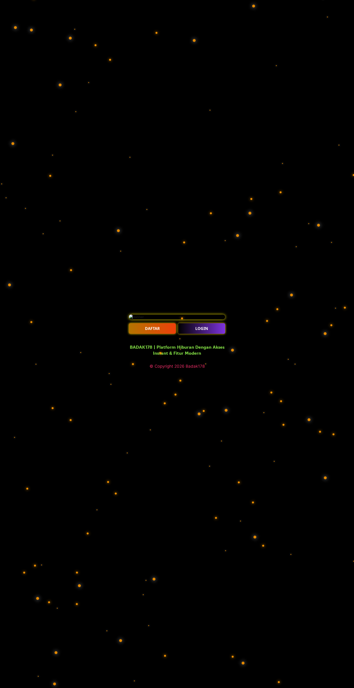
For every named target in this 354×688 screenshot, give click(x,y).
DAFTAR (152, 328)
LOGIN (201, 328)
